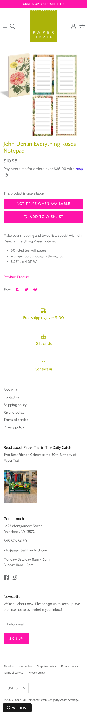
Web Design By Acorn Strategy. (60, 699)
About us (10, 390)
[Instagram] (14, 577)
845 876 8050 (15, 541)
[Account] (72, 26)
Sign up (16, 638)
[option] (43, 95)
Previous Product (16, 277)
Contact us (12, 397)
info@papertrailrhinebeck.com (26, 550)
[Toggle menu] (5, 26)
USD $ (12, 688)
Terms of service (16, 420)
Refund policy (14, 412)
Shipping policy (15, 405)
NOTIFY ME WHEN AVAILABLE (43, 203)
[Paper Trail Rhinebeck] (44, 26)
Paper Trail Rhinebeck (27, 699)
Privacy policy (14, 427)
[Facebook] (6, 577)
